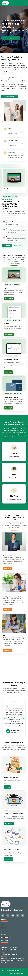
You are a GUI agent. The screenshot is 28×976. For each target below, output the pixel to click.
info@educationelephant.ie (9, 954)
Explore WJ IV (8, 408)
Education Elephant (12, 910)
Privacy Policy (19, 973)
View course (7, 568)
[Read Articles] (14, 836)
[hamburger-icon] (25, 3)
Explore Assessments (11, 38)
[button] (2, 30)
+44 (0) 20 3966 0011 (10, 949)
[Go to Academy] (14, 800)
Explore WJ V (8, 372)
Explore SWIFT (7, 245)
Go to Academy (9, 823)
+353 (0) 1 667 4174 (12, 947)
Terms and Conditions (10, 973)
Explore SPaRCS (9, 334)
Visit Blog (7, 787)
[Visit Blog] (14, 764)
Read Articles (8, 859)
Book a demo (17, 245)
